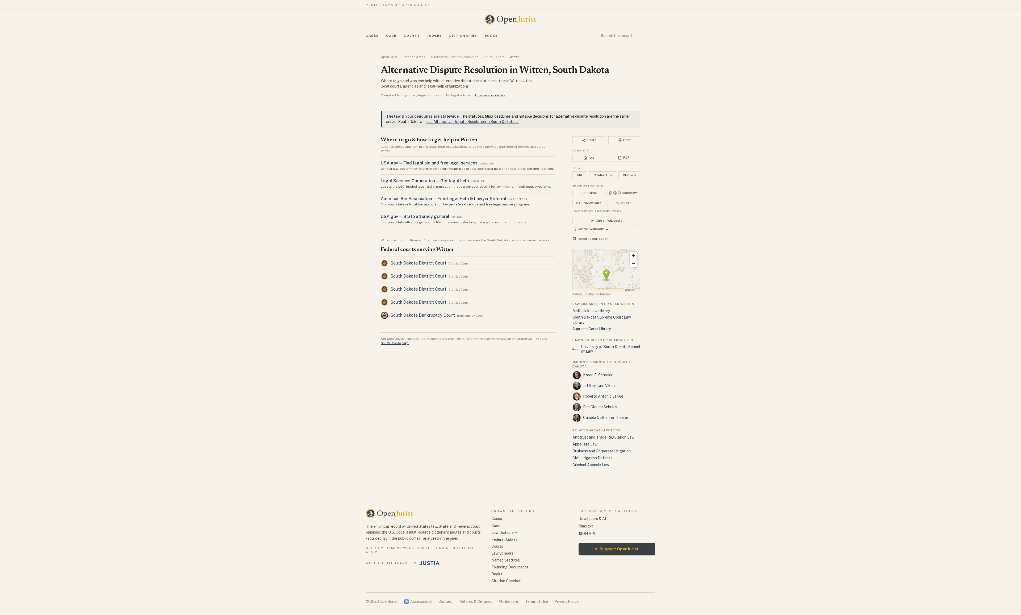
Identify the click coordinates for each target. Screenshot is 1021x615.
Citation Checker (506, 581)
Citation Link (603, 175)
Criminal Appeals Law (590, 465)
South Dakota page (395, 343)
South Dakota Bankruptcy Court (422, 315)
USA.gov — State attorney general (415, 216)
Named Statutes (505, 560)
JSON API (587, 533)
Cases (372, 36)
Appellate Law (584, 444)
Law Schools (502, 553)
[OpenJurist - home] (510, 19)
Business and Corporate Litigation (601, 451)
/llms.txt (586, 526)
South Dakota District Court (418, 263)
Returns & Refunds (475, 601)
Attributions (509, 601)
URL (580, 175)
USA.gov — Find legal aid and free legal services (429, 163)
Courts (412, 36)
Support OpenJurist (617, 549)
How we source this (490, 95)
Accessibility (418, 601)
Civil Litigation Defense (592, 458)
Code (391, 36)
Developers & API (594, 519)
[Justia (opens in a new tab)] (429, 563)
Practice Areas (414, 57)
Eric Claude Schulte (600, 407)
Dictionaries (463, 36)
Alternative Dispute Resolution (454, 57)
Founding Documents (509, 567)
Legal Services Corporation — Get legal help (425, 180)
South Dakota (494, 57)
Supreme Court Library (591, 329)
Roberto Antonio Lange (603, 396)
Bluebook (629, 175)
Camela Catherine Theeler (605, 417)
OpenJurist (389, 57)
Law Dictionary (504, 532)
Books (491, 36)
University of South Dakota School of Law (610, 349)
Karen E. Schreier (598, 375)
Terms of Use (536, 601)
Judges (434, 36)
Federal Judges (504, 539)
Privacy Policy (566, 601)
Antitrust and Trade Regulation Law (603, 437)
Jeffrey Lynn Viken (599, 385)
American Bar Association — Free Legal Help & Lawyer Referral (443, 198)
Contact (445, 601)
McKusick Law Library (591, 311)
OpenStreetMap (585, 293)
